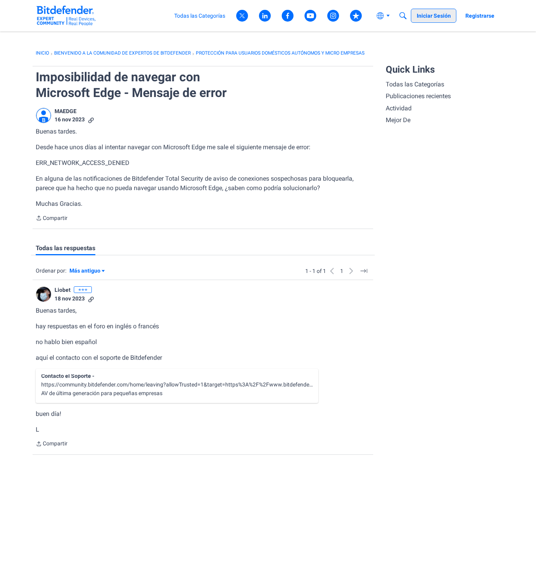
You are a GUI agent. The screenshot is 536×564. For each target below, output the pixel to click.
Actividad (399, 108)
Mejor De (398, 120)
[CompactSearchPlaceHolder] (403, 16)
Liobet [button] (63, 290)
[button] (43, 115)
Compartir (51, 219)
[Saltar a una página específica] (363, 271)
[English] (66, 15)
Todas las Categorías (415, 84)
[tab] (65, 248)
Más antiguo (84, 271)
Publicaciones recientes (418, 96)
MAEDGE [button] (66, 111)
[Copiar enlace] (91, 119)
